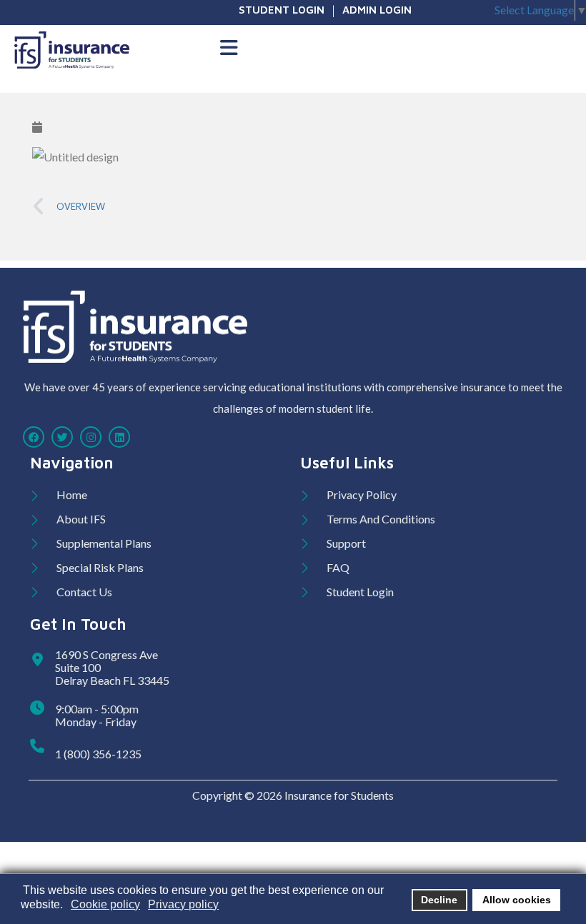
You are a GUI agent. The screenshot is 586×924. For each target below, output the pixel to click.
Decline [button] (439, 899)
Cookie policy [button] (105, 904)
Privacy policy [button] (183, 904)
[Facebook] (33, 437)
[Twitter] (62, 437)
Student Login (281, 10)
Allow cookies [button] (516, 899)
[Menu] (229, 49)
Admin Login (377, 10)
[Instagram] (90, 437)
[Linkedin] (119, 437)
